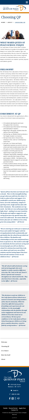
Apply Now (22, 408)
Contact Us (14, 410)
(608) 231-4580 (15, 394)
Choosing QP (20, 22)
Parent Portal (13, 408)
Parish (5, 408)
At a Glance (5, 350)
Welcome (4, 342)
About (10, 22)
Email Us (15, 390)
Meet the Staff (5, 355)
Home (3, 22)
